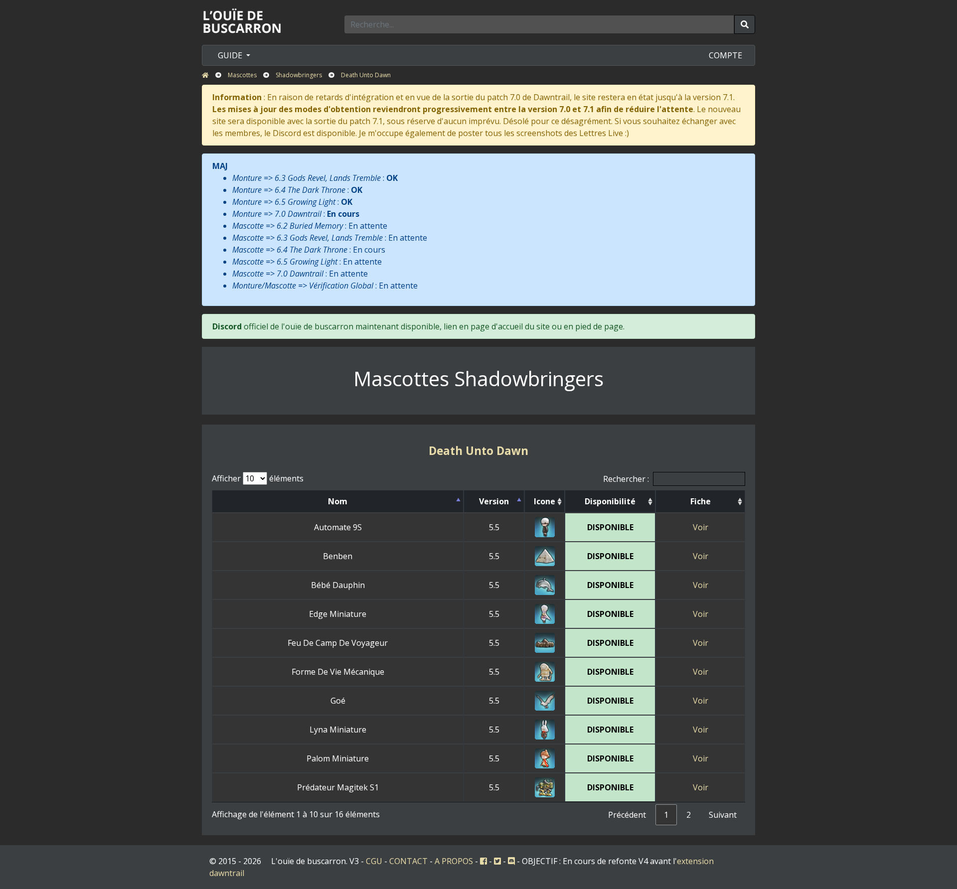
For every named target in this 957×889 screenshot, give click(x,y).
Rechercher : (626, 478)
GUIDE (231, 55)
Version (494, 501)
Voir (700, 527)
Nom (337, 501)
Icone (544, 501)
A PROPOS (454, 861)
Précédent (627, 814)
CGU (374, 861)
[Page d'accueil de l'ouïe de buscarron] (244, 20)
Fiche (700, 501)
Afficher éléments (258, 478)
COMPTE (725, 55)
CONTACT (408, 861)
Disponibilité (610, 501)
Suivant (723, 814)
